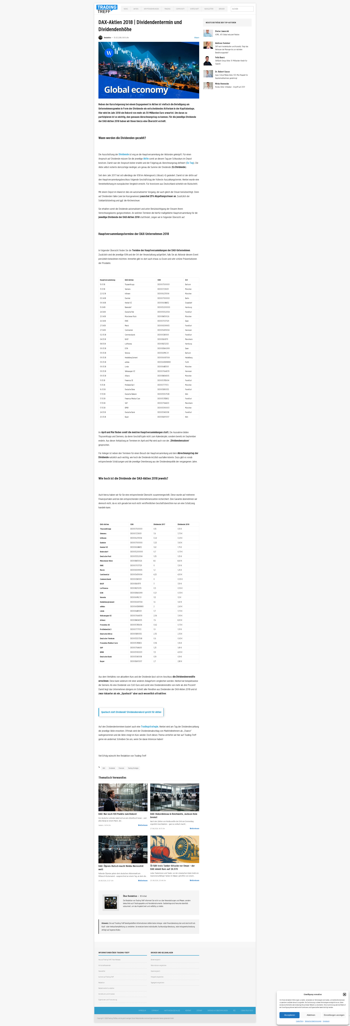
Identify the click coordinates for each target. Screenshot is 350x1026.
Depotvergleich (155, 971)
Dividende (124, 154)
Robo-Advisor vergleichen (158, 965)
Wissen (196, 37)
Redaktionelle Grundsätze (106, 988)
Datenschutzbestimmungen (313, 1021)
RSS (234, 1010)
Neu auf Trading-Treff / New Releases (109, 960)
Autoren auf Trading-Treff (106, 977)
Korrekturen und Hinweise (106, 994)
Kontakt (188, 1010)
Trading (167, 9)
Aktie (146, 158)
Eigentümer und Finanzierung (107, 1000)
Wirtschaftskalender (104, 965)
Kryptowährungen (151, 9)
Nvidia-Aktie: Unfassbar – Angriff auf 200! (230, 87)
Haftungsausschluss (172, 1010)
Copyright (155, 1010)
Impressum (326, 1021)
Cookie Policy (300, 1021)
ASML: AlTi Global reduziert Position (227, 34)
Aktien (135, 9)
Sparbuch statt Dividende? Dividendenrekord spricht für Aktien (131, 712)
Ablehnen (311, 1015)
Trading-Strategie (133, 768)
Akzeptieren (289, 1015)
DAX (104, 768)
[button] (344, 994)
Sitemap (199, 1010)
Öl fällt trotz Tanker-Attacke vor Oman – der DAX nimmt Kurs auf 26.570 (172, 867)
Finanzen (121, 768)
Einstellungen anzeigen (334, 1015)
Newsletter (208, 9)
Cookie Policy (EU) (247, 1010)
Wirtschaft (194, 9)
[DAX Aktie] (123, 797)
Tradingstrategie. (150, 726)
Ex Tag (190, 162)
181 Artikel (143, 896)
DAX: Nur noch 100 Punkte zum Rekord (117, 813)
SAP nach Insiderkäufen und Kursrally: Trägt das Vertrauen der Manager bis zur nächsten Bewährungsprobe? (231, 49)
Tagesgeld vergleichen (157, 983)
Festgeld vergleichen (157, 977)
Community (180, 9)
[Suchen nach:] (242, 9)
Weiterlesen (143, 825)
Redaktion (107, 37)
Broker (221, 9)
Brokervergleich (155, 960)
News (126, 9)
